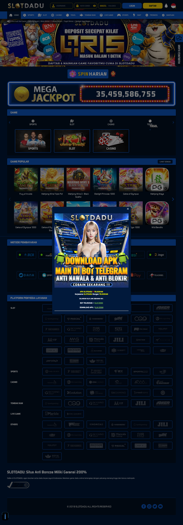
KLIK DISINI (99, 303)
